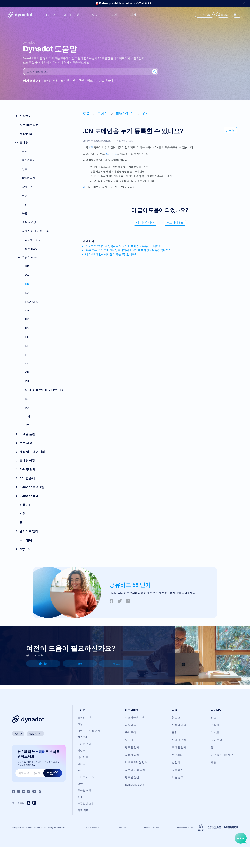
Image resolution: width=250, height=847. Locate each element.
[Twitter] (28, 791)
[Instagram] (18, 791)
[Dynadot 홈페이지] (20, 15)
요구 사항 (111, 153)
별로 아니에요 (174, 222)
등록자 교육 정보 (151, 827)
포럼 (80, 663)
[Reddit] (40, 791)
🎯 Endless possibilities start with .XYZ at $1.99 (123, 3)
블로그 (116, 663)
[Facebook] (13, 791)
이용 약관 (122, 827)
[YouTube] (34, 791)
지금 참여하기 (53, 773)
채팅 (45, 663)
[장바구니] (237, 15)
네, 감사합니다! (145, 222)
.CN (91, 147)
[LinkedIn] (23, 791)
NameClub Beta (134, 784)
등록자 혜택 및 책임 (185, 827)
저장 (232, 130)
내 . (84, 187)
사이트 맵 (216, 739)
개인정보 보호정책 (92, 827)
